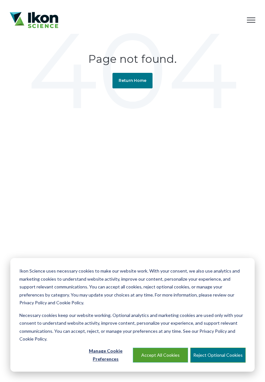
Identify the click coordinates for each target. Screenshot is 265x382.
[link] (34, 19)
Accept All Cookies (160, 355)
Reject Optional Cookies (218, 355)
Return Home (132, 80)
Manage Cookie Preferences (105, 355)
